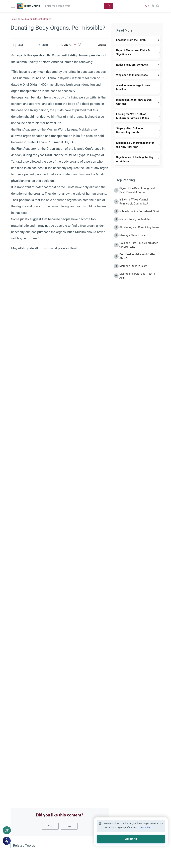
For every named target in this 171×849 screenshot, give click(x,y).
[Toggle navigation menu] (13, 6)
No (69, 826)
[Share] (7, 830)
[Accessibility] (152, 6)
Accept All (131, 838)
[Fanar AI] (7, 841)
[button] (71, 45)
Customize (144, 827)
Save (20, 44)
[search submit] (108, 6)
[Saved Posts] (157, 6)
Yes (50, 826)
